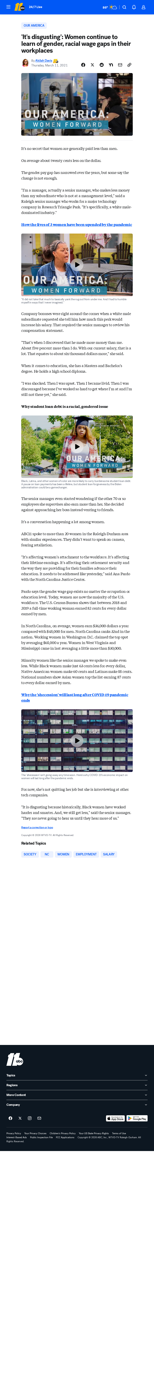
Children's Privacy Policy (63, 1133)
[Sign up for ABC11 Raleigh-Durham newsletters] (39, 1118)
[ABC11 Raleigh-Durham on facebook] (10, 1118)
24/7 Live (35, 7)
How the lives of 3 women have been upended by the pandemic (76, 224)
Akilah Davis (43, 61)
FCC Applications (65, 1137)
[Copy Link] (129, 64)
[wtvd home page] (14, 1059)
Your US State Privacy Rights (94, 1133)
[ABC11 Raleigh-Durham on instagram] (30, 1118)
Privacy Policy (13, 1133)
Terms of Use (119, 1133)
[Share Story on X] (92, 64)
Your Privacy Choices (35, 1133)
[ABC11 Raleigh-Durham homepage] (19, 7)
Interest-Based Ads (16, 1137)
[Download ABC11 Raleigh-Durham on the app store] (115, 1118)
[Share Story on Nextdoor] (110, 64)
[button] (8, 7)
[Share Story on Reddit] (101, 64)
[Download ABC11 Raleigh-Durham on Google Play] (137, 1118)
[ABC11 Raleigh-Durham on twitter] (20, 1118)
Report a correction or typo (37, 827)
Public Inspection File (41, 1137)
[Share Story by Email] (120, 64)
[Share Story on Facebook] (83, 64)
